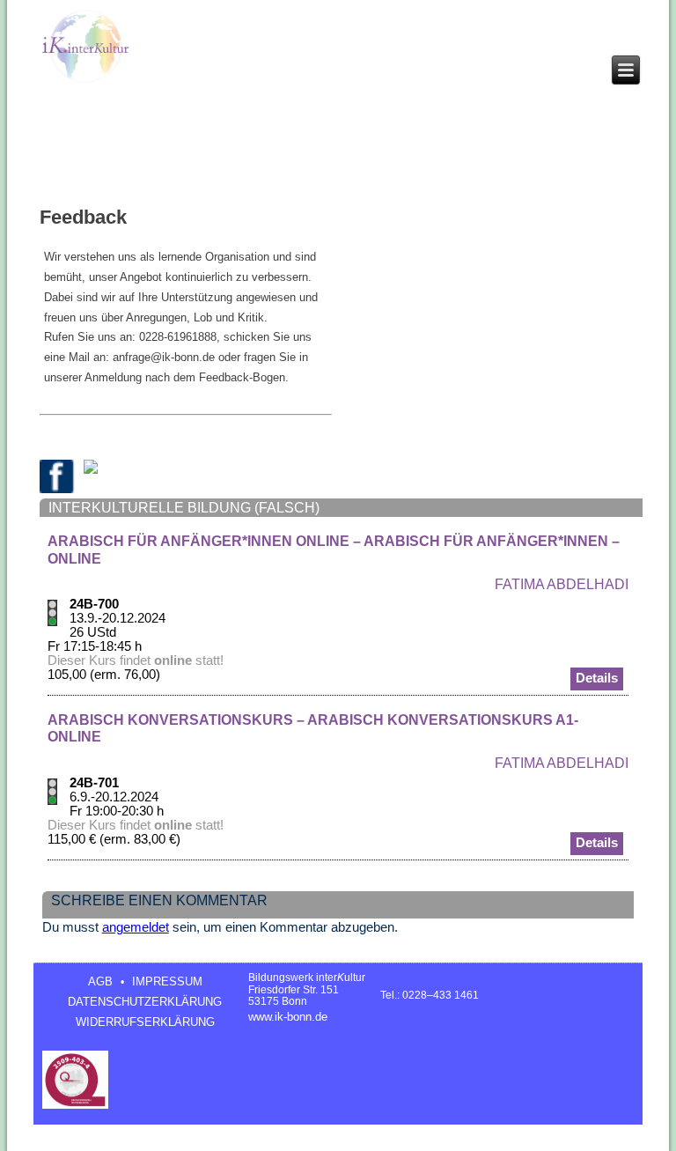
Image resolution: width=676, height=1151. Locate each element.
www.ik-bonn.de (287, 1016)
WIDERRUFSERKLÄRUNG (145, 1022)
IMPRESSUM (167, 981)
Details (597, 678)
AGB (100, 981)
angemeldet (135, 927)
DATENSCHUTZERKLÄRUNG (145, 1001)
